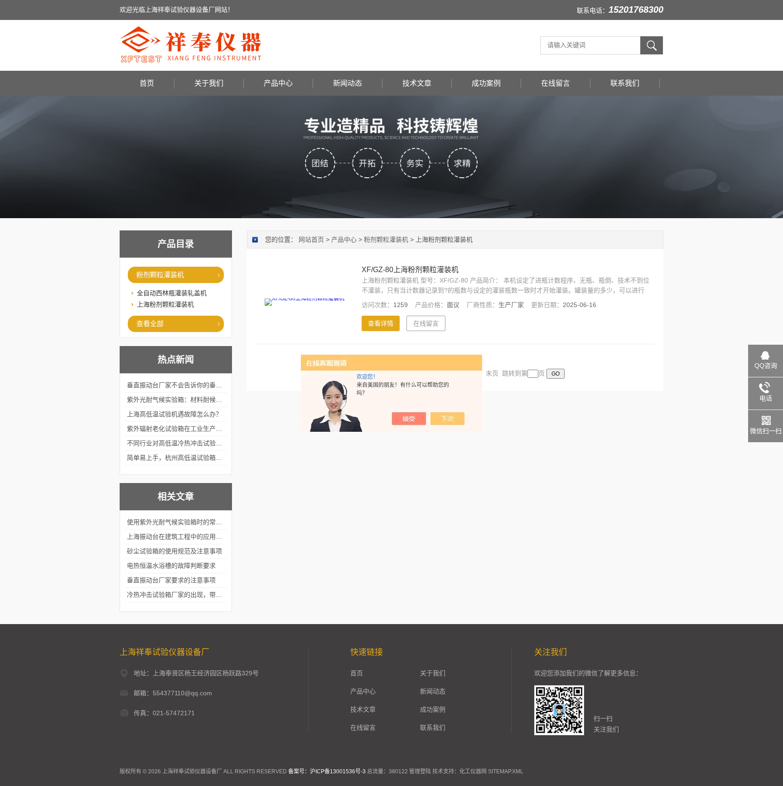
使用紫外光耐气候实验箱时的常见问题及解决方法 (196, 522)
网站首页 (311, 239)
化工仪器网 (473, 771)
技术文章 (416, 83)
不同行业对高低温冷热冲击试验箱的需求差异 (190, 443)
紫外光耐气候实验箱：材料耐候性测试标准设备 (193, 399)
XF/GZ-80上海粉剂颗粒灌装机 (410, 269)
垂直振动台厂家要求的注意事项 (171, 580)
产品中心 (278, 83)
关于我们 (208, 83)
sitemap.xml (505, 771)
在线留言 (555, 83)
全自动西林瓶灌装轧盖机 (172, 293)
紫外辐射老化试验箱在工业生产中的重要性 (187, 428)
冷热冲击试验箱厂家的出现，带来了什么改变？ (193, 594)
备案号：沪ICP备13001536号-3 (327, 771)
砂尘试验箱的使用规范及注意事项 (174, 551)
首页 (147, 83)
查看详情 (380, 323)
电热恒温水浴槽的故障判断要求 (171, 565)
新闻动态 (347, 83)
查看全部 (150, 323)
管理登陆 (420, 771)
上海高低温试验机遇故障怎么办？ (174, 414)
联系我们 (624, 83)
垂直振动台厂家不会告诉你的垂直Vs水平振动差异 (197, 385)
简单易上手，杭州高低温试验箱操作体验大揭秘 (193, 457)
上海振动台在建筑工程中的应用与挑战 (181, 536)
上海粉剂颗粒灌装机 (165, 304)
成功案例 (486, 83)
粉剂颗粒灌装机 (160, 274)
